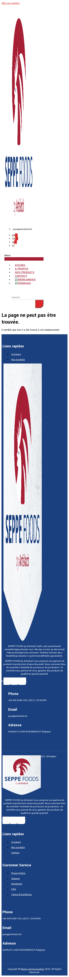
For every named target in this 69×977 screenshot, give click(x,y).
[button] (24, 257)
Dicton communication (32, 969)
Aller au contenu (11, 3)
